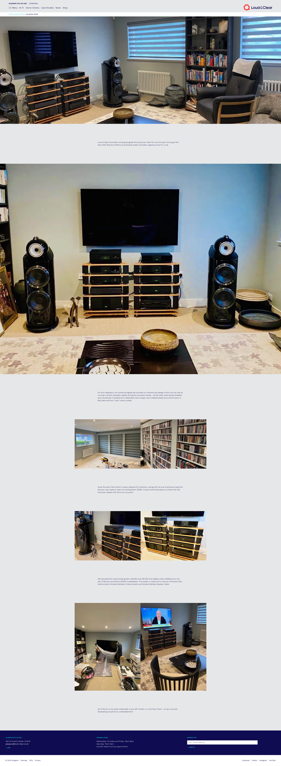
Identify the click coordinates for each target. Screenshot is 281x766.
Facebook (246, 760)
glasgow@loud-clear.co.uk (17, 744)
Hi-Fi (21, 8)
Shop (65, 8)
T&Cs (31, 760)
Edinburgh (33, 4)
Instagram (263, 760)
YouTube (272, 760)
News (58, 8)
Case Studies (47, 8)
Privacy (38, 760)
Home (11, 14)
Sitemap (24, 760)
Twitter (254, 760)
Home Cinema (32, 8)
